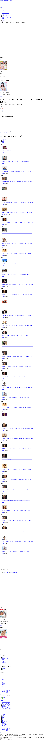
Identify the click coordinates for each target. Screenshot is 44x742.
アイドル (4, 17)
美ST (3, 679)
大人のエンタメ (9, 17)
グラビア (4, 16)
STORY (3, 676)
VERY (3, 675)
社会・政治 (4, 10)
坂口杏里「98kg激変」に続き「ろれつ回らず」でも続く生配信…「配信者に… (17, 510)
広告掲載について (5, 705)
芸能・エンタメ (5, 661)
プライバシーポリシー (6, 704)
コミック (4, 18)
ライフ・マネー (5, 15)
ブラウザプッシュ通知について (8, 708)
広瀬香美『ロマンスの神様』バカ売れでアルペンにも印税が (13, 263)
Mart (3, 678)
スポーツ (4, 14)
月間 (3, 142)
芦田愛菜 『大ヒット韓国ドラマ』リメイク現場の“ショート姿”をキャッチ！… (17, 233)
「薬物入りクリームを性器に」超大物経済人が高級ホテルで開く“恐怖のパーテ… (17, 438)
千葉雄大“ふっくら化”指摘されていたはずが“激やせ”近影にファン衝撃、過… (17, 448)
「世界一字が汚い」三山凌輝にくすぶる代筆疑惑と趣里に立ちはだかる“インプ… (17, 479)
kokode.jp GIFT (5, 692)
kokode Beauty (4, 689)
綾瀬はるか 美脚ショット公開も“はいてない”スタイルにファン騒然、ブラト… (17, 356)
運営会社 (4, 706)
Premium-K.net (4, 682)
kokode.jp (4, 688)
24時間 (3, 140)
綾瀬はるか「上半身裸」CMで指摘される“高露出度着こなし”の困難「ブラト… (17, 366)
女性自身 (4, 684)
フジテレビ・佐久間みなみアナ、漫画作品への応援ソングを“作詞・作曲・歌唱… (17, 222)
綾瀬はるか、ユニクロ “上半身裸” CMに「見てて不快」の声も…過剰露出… (16, 397)
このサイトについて (6, 702)
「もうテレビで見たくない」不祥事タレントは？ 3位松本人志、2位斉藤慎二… (17, 253)
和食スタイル (4, 683)
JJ (2, 713)
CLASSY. (4, 714)
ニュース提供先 (5, 707)
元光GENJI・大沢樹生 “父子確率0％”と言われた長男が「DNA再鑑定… (15, 335)
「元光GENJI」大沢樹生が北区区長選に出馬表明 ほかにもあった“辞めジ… (16, 315)
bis (2, 681)
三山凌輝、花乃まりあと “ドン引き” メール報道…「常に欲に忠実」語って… (17, 376)
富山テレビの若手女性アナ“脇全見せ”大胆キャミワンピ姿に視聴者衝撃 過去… (17, 346)
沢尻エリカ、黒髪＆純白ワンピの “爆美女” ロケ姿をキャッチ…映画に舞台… (17, 150)
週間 (3, 141)
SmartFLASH (4, 685)
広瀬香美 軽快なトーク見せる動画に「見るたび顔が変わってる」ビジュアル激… (18, 284)
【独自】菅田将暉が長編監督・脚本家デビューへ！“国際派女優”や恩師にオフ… (17, 202)
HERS (3, 677)
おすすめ (4, 139)
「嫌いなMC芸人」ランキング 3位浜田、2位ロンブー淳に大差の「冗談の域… (17, 387)
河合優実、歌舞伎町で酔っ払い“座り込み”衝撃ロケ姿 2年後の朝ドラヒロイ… (17, 181)
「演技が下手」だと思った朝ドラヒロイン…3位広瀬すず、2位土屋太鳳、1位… (17, 428)
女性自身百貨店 (5, 691)
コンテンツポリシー (6, 703)
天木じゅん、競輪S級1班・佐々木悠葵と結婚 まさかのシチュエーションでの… (17, 212)
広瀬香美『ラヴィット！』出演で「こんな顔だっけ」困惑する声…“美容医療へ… (17, 294)
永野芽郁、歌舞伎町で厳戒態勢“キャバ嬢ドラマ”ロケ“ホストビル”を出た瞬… (17, 171)
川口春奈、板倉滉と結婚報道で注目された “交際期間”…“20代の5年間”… (16, 500)
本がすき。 (4, 686)
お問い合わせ (4, 709)
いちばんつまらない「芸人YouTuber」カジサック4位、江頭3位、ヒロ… (16, 274)
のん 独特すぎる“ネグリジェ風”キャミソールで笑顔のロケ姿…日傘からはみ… (17, 243)
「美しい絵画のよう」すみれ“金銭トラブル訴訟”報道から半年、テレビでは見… (17, 325)
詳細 (1, 78)
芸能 (3, 13)
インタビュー (6, 13)
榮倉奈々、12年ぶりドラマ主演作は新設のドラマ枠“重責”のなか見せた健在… (17, 161)
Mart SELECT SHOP (6, 690)
